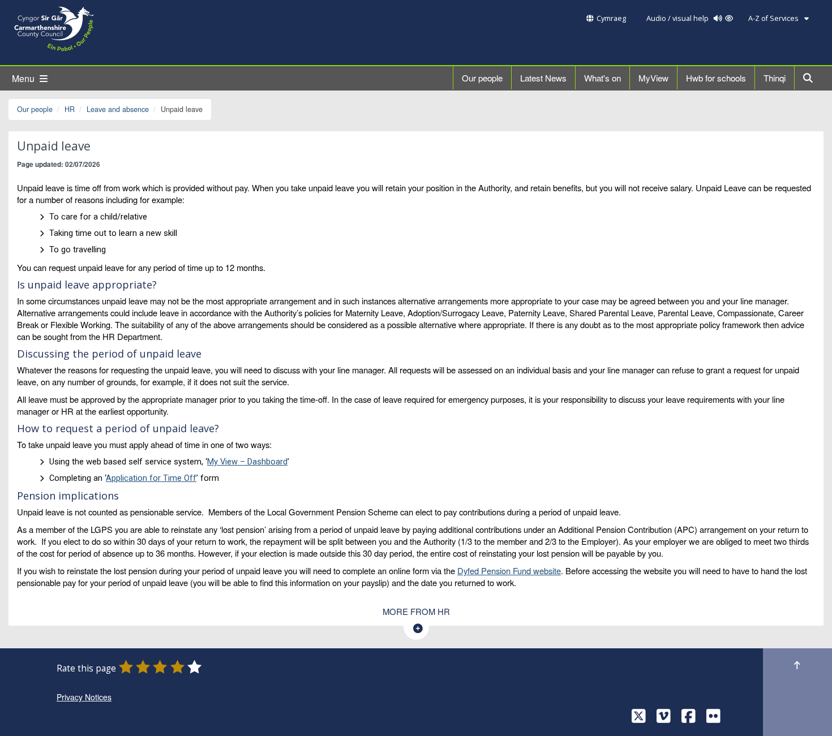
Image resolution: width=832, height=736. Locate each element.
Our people (482, 78)
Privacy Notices (84, 697)
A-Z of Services (774, 18)
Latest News (543, 78)
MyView (653, 78)
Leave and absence (118, 109)
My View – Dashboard (247, 462)
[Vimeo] (664, 718)
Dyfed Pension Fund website (509, 570)
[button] (809, 77)
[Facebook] (688, 718)
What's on (602, 78)
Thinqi (775, 78)
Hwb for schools (716, 78)
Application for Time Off (151, 478)
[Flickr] (713, 718)
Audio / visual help (678, 18)
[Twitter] (639, 718)
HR (70, 109)
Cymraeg (611, 18)
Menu (24, 78)
